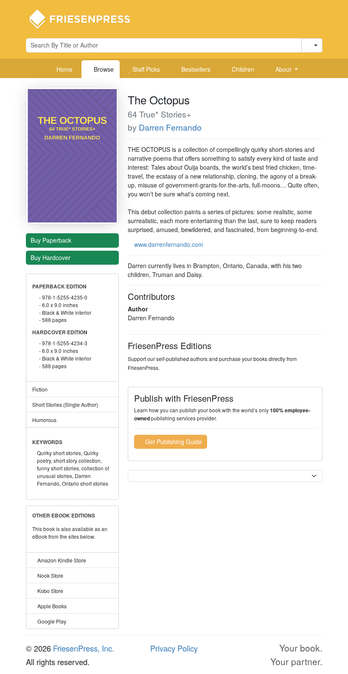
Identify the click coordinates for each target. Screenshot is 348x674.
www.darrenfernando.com (168, 244)
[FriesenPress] (85, 18)
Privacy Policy (174, 648)
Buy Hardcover (51, 257)
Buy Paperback (52, 240)
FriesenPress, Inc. (83, 648)
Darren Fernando (170, 127)
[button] (283, 69)
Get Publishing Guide (172, 441)
